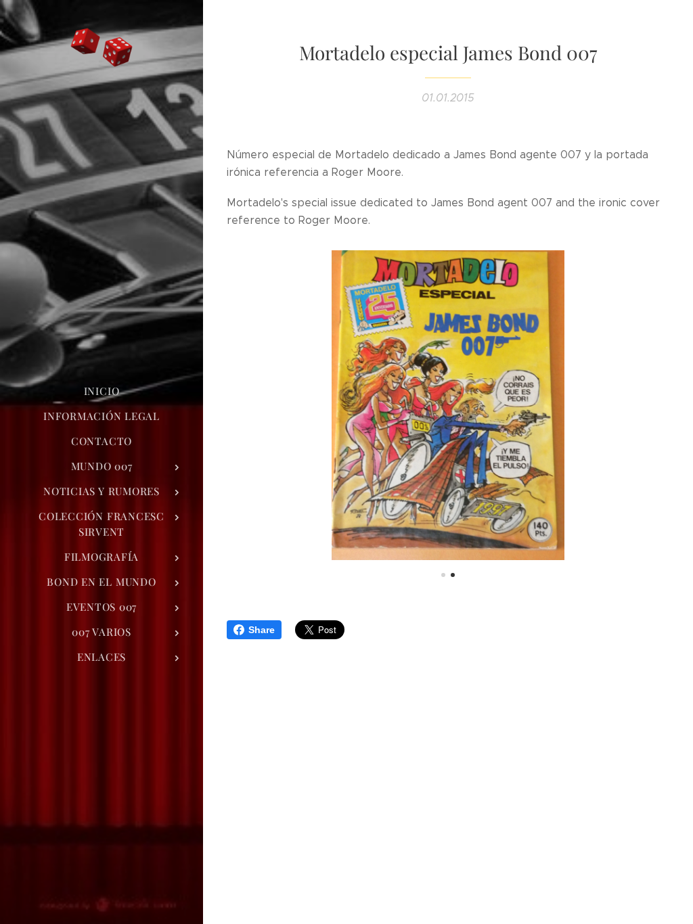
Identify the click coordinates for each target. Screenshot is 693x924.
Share (261, 629)
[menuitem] (101, 391)
